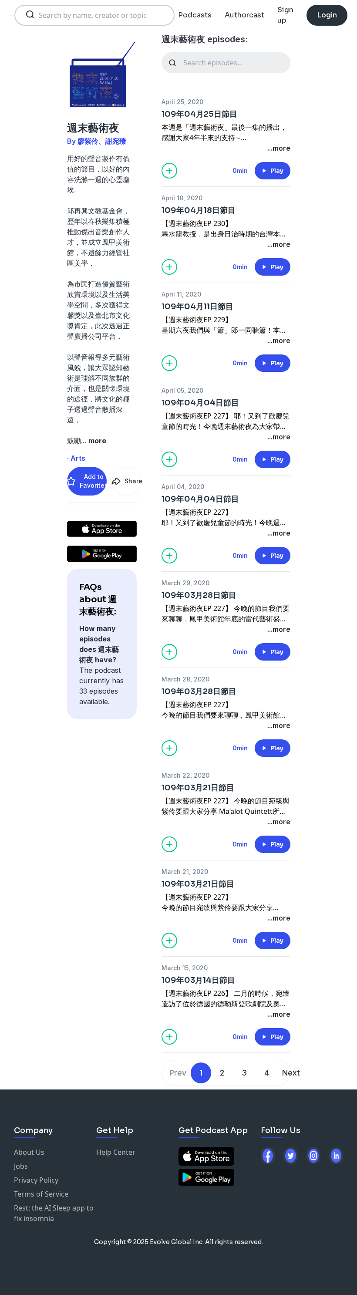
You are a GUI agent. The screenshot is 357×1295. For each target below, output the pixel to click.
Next (291, 1072)
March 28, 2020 (185, 679)
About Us (29, 1152)
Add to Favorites (93, 481)
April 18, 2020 (182, 198)
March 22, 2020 (185, 775)
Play (276, 171)
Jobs (21, 1166)
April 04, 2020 (183, 486)
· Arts (76, 458)
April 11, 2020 (181, 294)
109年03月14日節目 (198, 980)
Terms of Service (41, 1194)
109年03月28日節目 (199, 595)
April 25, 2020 (182, 101)
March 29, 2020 (185, 583)
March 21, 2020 (185, 871)
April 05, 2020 (182, 390)
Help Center (115, 1152)
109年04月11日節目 (197, 306)
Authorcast (244, 15)
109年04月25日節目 (199, 114)
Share (133, 481)
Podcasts (195, 15)
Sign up (285, 15)
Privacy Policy (36, 1180)
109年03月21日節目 (198, 788)
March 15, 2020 (185, 967)
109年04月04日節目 (200, 403)
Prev (177, 1072)
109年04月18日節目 (199, 210)
